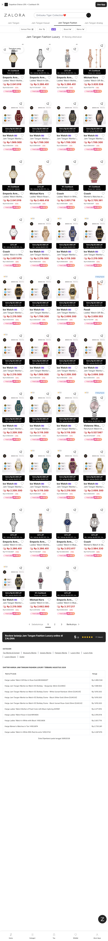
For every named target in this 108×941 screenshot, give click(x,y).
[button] (54, 4)
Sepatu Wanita (45, 653)
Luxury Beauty (10, 657)
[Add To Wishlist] (22, 77)
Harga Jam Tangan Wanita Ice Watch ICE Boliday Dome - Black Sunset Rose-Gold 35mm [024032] (43, 703)
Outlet (22, 657)
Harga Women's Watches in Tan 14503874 (21, 726)
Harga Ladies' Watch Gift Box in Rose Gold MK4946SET (26, 680)
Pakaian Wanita (61, 653)
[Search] (88, 15)
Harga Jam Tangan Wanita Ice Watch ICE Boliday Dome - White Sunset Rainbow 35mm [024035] (43, 692)
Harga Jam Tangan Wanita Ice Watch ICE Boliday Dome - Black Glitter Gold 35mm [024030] (41, 697)
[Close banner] (2, 4)
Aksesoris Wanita (29, 653)
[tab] (13, 23)
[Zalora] (14, 15)
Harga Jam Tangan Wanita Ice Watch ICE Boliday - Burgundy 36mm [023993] (35, 686)
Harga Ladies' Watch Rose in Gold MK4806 (21, 715)
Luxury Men (75, 653)
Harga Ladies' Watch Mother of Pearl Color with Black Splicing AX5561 (32, 709)
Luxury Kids (88, 653)
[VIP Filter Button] (54, 29)
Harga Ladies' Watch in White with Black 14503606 (25, 720)
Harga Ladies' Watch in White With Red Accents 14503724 (28, 732)
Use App (101, 4)
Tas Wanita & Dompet (11, 653)
